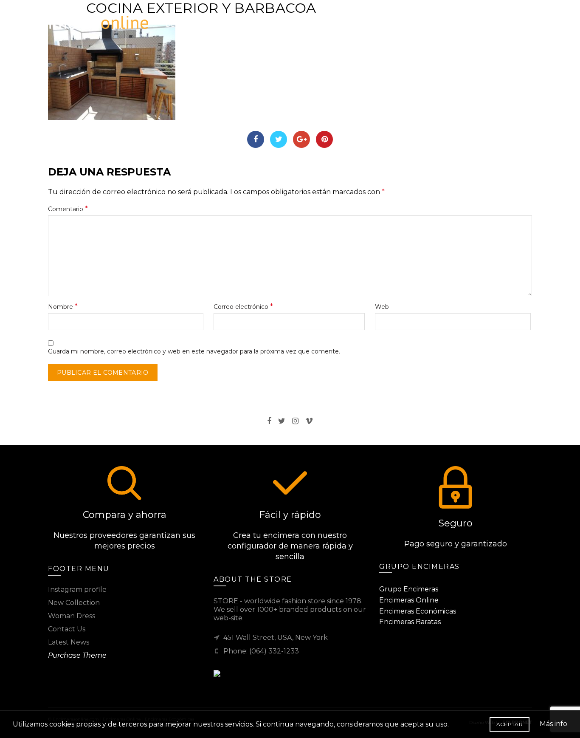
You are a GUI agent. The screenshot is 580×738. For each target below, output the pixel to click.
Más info (553, 724)
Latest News (68, 642)
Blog (387, 21)
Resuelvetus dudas (298, 21)
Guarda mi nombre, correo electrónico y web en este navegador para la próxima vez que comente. (194, 351)
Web (382, 307)
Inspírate (347, 21)
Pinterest (324, 139)
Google (301, 139)
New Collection (74, 603)
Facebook (255, 139)
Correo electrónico (243, 307)
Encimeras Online (409, 600)
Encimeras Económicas (417, 611)
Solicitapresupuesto (242, 21)
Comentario (68, 209)
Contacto (426, 21)
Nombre (63, 307)
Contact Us (66, 629)
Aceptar (509, 724)
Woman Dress (71, 616)
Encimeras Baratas (410, 622)
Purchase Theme (77, 655)
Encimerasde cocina (184, 21)
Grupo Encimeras (408, 589)
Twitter (278, 139)
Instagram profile (77, 589)
